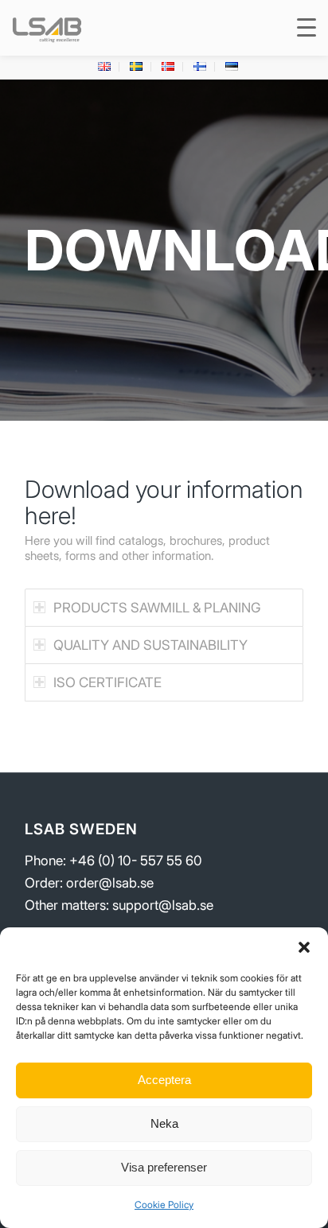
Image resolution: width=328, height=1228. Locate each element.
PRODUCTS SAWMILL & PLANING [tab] (156, 608)
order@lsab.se (110, 883)
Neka (164, 1123)
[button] (304, 947)
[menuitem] (104, 67)
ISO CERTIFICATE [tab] (107, 682)
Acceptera (164, 1079)
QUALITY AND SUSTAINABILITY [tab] (150, 645)
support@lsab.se (162, 905)
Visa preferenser (164, 1167)
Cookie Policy (164, 1205)
